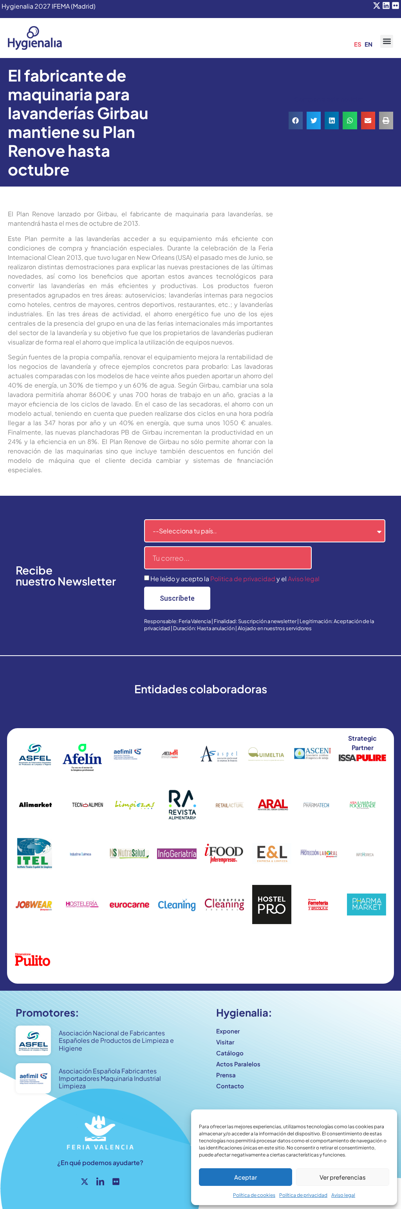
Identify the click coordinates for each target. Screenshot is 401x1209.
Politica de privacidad (242, 579)
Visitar (225, 1042)
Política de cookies (254, 1195)
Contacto (230, 1085)
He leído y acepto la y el (235, 579)
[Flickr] (395, 5)
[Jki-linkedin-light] (100, 1181)
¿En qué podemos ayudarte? (100, 1162)
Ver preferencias (343, 1177)
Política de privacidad (303, 1195)
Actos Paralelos (238, 1064)
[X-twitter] (377, 5)
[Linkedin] (386, 5)
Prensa (226, 1074)
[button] (386, 41)
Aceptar (245, 1177)
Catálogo (230, 1053)
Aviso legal (343, 1195)
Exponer (228, 1031)
